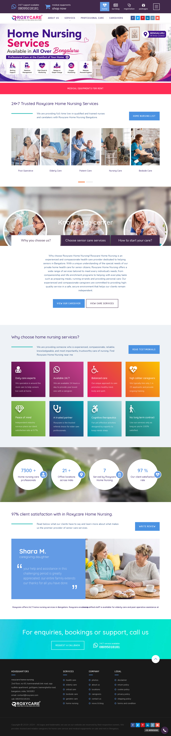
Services (70, 18)
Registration (129, 8)
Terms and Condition (127, 703)
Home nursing (72, 703)
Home (104, 8)
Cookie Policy (123, 689)
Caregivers (116, 18)
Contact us (96, 698)
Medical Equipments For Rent (85, 88)
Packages (143, 8)
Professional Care (92, 18)
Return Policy (123, 684)
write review (147, 526)
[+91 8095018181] (164, 730)
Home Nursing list (144, 116)
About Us (53, 18)
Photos (95, 680)
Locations (96, 689)
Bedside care (72, 694)
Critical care (71, 689)
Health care (71, 680)
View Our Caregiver (69, 303)
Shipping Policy (124, 698)
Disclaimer (122, 680)
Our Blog (115, 8)
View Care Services (102, 303)
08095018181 (22, 698)
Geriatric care (72, 698)
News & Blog (98, 703)
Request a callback (68, 645)
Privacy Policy (124, 694)
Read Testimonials (144, 349)
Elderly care (71, 684)
